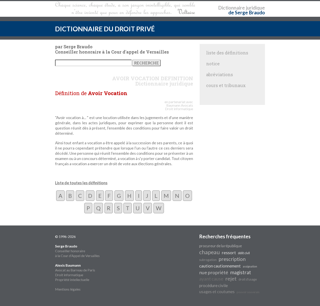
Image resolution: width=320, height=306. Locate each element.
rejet (231, 278)
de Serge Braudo (246, 12)
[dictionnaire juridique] (125, 9)
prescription (232, 259)
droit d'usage (248, 279)
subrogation (208, 260)
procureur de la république (220, 246)
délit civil (244, 253)
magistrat (240, 272)
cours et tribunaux (226, 85)
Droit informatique (69, 275)
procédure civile (213, 285)
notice (213, 63)
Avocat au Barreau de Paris (75, 270)
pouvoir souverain (248, 292)
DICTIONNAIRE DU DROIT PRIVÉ (105, 29)
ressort (229, 252)
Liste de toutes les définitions (81, 182)
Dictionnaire (231, 8)
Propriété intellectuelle (72, 279)
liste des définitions (227, 52)
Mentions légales (68, 289)
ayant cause (211, 279)
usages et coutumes (217, 291)
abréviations (219, 74)
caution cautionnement (220, 266)
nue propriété (213, 272)
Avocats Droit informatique (179, 107)
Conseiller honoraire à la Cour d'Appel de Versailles (77, 251)
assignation (250, 266)
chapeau (209, 252)
